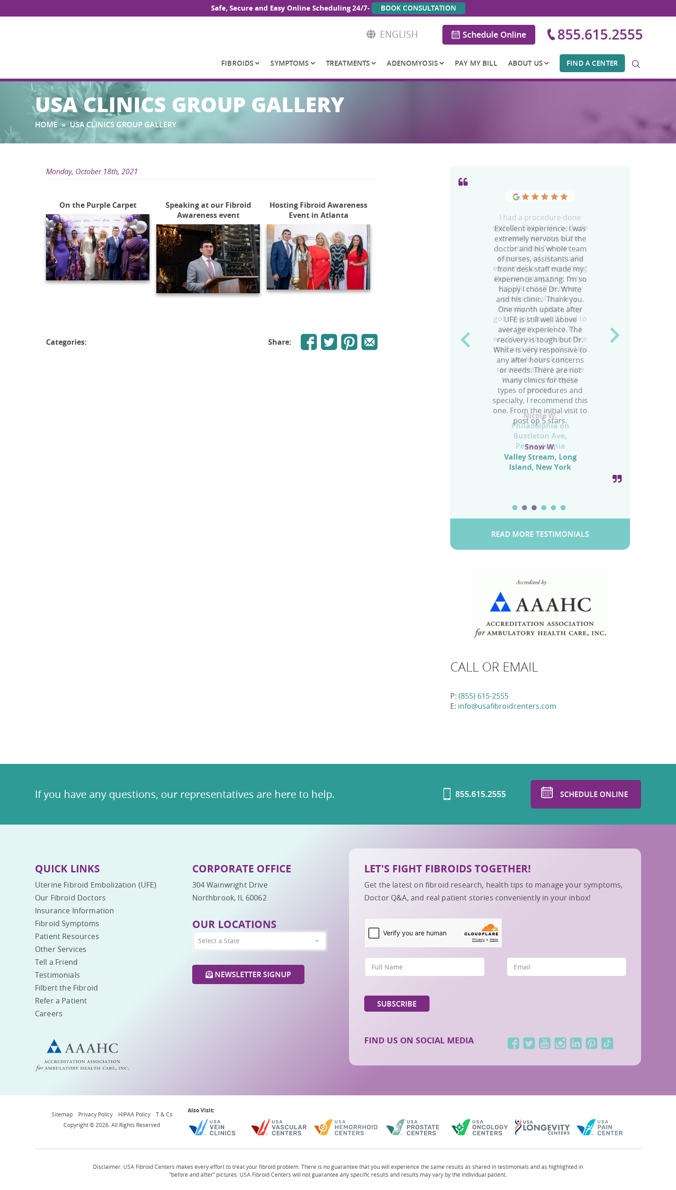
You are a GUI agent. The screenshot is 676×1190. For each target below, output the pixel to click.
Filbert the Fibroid (66, 988)
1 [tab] (514, 507)
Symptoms (289, 63)
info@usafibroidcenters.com (507, 706)
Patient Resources (67, 936)
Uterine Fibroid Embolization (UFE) (95, 885)
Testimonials (57, 975)
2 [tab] (524, 507)
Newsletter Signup (252, 974)
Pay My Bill (476, 63)
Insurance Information (74, 910)
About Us (525, 63)
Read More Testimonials (540, 534)
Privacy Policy (95, 1114)
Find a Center (592, 63)
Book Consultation (418, 8)
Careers (49, 1013)
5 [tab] (553, 507)
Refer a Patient (61, 1001)
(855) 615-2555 (483, 696)
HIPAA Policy (134, 1114)
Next (615, 331)
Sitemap (62, 1114)
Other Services (60, 949)
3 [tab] (534, 507)
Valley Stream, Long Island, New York (540, 462)
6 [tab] (563, 507)
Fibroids (237, 63)
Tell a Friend (56, 962)
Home (46, 125)
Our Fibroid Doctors (70, 898)
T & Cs (164, 1114)
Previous (465, 336)
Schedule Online (494, 34)
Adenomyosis (412, 63)
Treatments (348, 63)
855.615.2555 (600, 34)
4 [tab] (543, 507)
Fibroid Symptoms (67, 923)
